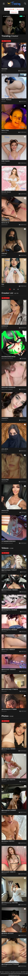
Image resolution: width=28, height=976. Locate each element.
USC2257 (22, 972)
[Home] (14, 3)
